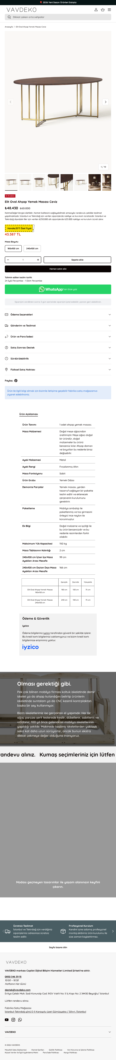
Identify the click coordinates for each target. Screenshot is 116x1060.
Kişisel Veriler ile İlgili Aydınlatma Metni (21, 1052)
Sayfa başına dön (58, 947)
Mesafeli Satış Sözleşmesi (16, 1050)
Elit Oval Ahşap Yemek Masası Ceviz (31, 27)
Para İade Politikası (51, 1052)
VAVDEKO (15, 1045)
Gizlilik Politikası (55, 1050)
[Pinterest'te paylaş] (16, 381)
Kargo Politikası (70, 1052)
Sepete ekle (77, 259)
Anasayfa (9, 27)
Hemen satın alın (58, 268)
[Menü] (109, 9)
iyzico (46, 632)
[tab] (28, 414)
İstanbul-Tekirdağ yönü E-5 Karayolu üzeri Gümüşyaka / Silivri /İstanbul (45, 1011)
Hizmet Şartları (37, 1050)
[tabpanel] (58, 514)
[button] (102, 9)
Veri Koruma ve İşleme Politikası (80, 1050)
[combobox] (58, 17)
